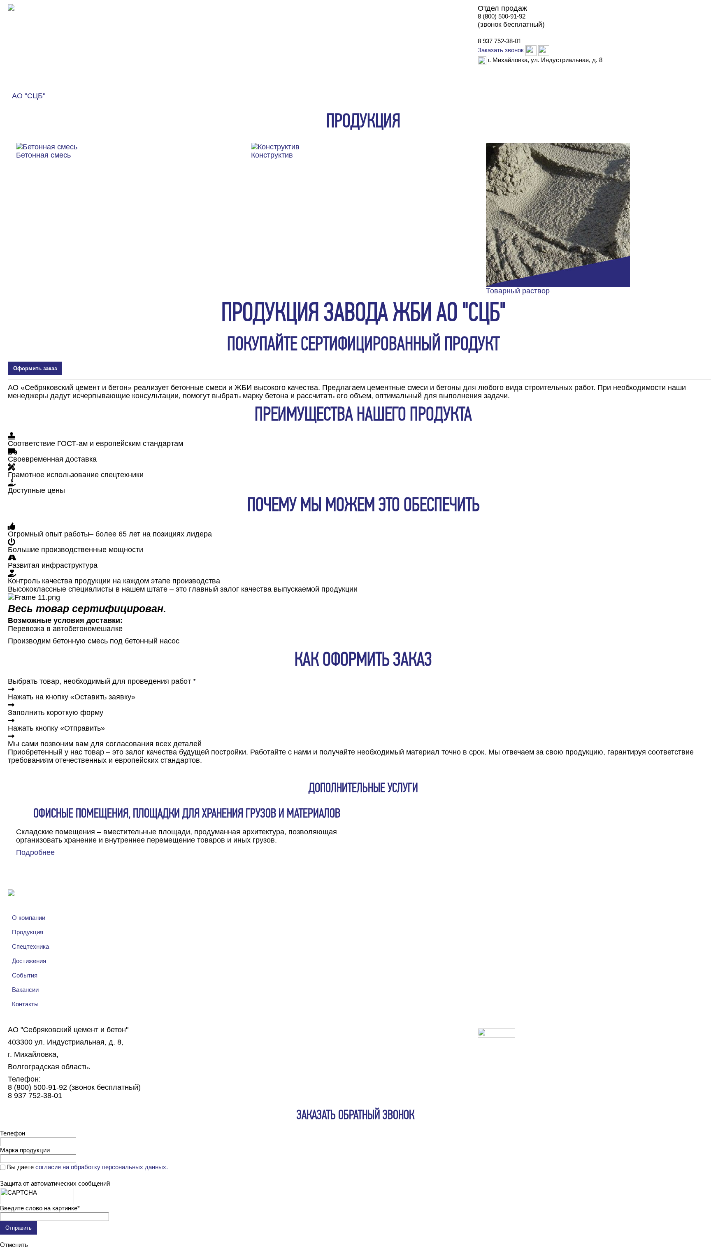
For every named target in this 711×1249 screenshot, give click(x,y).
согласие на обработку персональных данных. (101, 1166)
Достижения (471, 84)
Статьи (513, 84)
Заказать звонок (501, 49)
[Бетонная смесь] (46, 146)
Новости (159, 89)
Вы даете (87, 1166)
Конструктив (272, 155)
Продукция (116, 89)
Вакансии (25, 989)
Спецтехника (30, 946)
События (24, 975)
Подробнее (35, 852)
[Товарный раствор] (558, 214)
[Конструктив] (275, 146)
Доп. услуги (420, 84)
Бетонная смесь (43, 155)
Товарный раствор (518, 291)
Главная (22, 89)
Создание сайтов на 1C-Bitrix (562, 1033)
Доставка (374, 84)
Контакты (551, 84)
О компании (67, 89)
